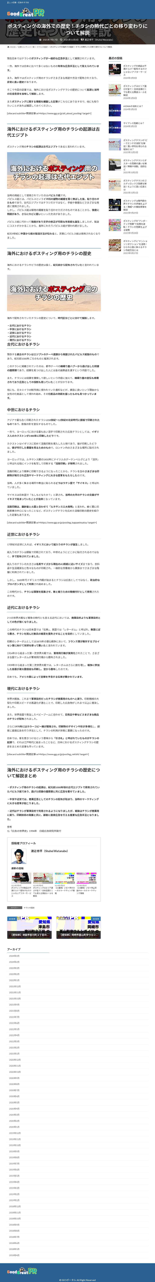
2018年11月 (15, 1212)
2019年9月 (14, 1151)
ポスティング (25, 883)
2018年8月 (14, 1230)
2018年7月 (14, 1237)
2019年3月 (14, 1188)
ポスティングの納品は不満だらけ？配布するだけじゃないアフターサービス (21, 892)
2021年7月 (14, 1017)
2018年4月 (14, 1255)
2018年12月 (15, 1206)
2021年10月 (15, 998)
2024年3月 (14, 956)
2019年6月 (14, 1169)
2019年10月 (15, 1145)
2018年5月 (14, 1249)
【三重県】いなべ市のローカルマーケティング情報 (65, 890)
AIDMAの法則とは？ (133, 106)
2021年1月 (14, 1053)
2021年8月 (14, 1011)
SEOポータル (69, 1280)
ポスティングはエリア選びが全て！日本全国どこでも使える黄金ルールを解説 (43, 892)
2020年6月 (14, 1096)
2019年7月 (14, 1163)
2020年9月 (14, 1078)
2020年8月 (14, 1084)
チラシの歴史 (29, 908)
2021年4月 (14, 1035)
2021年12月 (15, 986)
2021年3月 (14, 1041)
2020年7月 (14, 1090)
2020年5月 (14, 1102)
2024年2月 (14, 962)
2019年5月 (14, 1176)
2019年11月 (15, 1139)
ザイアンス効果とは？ (133, 123)
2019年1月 (14, 1200)
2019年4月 (14, 1182)
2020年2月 (14, 1121)
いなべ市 (71, 883)
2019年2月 (14, 1194)
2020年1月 (14, 1127)
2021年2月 (14, 1047)
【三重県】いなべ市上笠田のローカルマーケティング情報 (87, 890)
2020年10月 (15, 1072)
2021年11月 (15, 992)
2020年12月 (15, 1059)
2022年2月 (14, 974)
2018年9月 (14, 1224)
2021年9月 (14, 1004)
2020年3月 (14, 1114)
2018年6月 (14, 1243)
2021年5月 (14, 1029)
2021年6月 (14, 1023)
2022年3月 (14, 968)
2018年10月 (15, 1218)
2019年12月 (15, 1133)
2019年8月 (14, 1157)
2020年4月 (14, 1108)
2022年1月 (14, 980)
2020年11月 (15, 1065)
